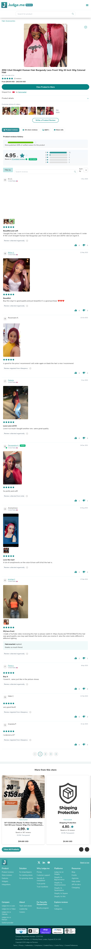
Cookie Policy (58, 945)
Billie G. (11, 252)
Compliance (38, 945)
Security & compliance (41, 879)
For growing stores (26, 878)
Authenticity (29, 945)
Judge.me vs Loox (8, 906)
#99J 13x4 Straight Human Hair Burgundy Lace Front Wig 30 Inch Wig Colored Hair (43, 71)
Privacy (21, 945)
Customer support (43, 875)
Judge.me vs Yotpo (9, 909)
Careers (22, 912)
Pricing (39, 872)
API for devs (76, 884)
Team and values (25, 906)
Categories (58, 909)
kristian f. (11, 579)
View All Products (11, 849)
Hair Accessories (8, 21)
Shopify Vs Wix (59, 896)
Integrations (6, 884)
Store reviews (7, 875)
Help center (76, 881)
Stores (56, 906)
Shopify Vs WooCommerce (60, 884)
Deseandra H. (13, 445)
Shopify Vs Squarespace (59, 889)
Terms (15, 945)
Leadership (23, 909)
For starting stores (26, 875)
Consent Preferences (71, 945)
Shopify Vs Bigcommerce (59, 878)
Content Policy (48, 945)
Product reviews (8, 872)
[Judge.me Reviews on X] (39, 862)
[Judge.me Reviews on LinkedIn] (44, 862)
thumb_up (75, 245)
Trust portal (41, 883)
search (73, 14)
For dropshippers (25, 872)
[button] (81, 849)
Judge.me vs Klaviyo (6, 918)
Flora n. (11, 665)
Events (74, 875)
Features (5, 878)
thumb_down (84, 245)
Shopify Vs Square (61, 893)
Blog (73, 872)
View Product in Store (45, 87)
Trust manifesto (42, 887)
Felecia (11, 380)
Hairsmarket (22, 92)
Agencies (75, 878)
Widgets (5, 881)
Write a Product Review (45, 120)
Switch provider (7, 923)
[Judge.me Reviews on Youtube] (48, 862)
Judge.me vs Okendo (6, 913)
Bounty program (43, 908)
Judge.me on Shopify (58, 873)
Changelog (76, 887)
